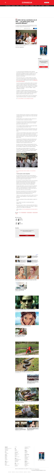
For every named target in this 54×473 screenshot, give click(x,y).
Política (18, 5)
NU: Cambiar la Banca (43, 55)
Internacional (27, 5)
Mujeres (43, 5)
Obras (36, 5)
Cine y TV (16, 455)
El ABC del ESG (27, 448)
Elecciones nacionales (35, 212)
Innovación (26, 447)
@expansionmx (21, 223)
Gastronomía (26, 461)
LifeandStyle (6, 453)
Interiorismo (16, 461)
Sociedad (6, 459)
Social (15, 464)
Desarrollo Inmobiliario (18, 459)
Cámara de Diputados (29, 212)
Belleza (6, 464)
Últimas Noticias (8, 5)
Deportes (16, 454)
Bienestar (26, 464)
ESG (39, 5)
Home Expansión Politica (8, 448)
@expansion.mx (27, 468)
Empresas (13, 5)
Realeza (6, 462)
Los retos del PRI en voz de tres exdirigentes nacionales (25, 98)
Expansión (19, 222)
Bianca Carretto (20, 218)
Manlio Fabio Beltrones (23, 212)
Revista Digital (46, 2)
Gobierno (6, 455)
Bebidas (26, 462)
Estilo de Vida (26, 465)
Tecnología (32, 5)
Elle (15, 448)
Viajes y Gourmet (7, 465)
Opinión (26, 452)
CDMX (6, 457)
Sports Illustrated (27, 454)
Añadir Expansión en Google (27, 28)
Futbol (25, 455)
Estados (6, 458)
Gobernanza (16, 465)
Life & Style (16, 452)
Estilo (15, 453)
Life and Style (48, 5)
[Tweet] (33, 28)
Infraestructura (17, 460)
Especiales (26, 453)
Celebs (16, 450)
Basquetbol (26, 457)
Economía (21, 5)
